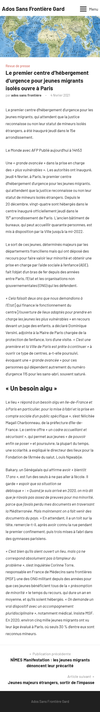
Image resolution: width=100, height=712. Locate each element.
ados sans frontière (26, 95)
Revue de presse (18, 66)
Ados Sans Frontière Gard (33, 8)
